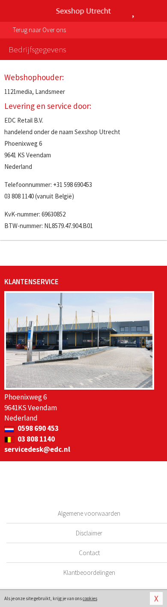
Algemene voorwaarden (89, 513)
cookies (90, 598)
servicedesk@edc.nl (37, 449)
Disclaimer (89, 533)
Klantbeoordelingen (89, 572)
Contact (89, 553)
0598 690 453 (37, 428)
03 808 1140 (35, 439)
